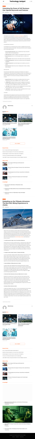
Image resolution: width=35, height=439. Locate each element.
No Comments (16, 12)
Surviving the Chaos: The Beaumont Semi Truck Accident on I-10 (16, 428)
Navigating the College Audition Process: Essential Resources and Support (18, 188)
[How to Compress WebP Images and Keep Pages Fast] (5, 164)
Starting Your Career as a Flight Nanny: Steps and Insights (15, 192)
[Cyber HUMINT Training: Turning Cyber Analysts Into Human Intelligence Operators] (17, 414)
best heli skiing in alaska (19, 236)
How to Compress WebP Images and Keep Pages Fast (16, 162)
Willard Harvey (7, 12)
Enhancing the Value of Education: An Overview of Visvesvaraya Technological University (16, 402)
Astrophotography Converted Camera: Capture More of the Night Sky (13, 153)
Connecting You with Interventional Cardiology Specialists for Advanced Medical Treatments (9, 138)
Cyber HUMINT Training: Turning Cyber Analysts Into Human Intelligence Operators (15, 157)
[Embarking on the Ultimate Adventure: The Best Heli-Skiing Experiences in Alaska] (17, 219)
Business (4, 6)
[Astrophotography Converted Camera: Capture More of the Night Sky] (5, 173)
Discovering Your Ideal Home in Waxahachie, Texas (14, 184)
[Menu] (3, 1)
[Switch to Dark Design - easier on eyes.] (30, 1)
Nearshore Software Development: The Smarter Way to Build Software (13, 151)
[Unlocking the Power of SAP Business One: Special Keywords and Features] (17, 24)
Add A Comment (17, 143)
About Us (13, 436)
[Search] (31, 1)
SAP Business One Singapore (19, 35)
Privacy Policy (22, 436)
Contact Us (17, 436)
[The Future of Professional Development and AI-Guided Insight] (10, 118)
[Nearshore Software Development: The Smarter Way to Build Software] (5, 168)
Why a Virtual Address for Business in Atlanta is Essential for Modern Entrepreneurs (24, 124)
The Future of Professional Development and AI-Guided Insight (10, 124)
